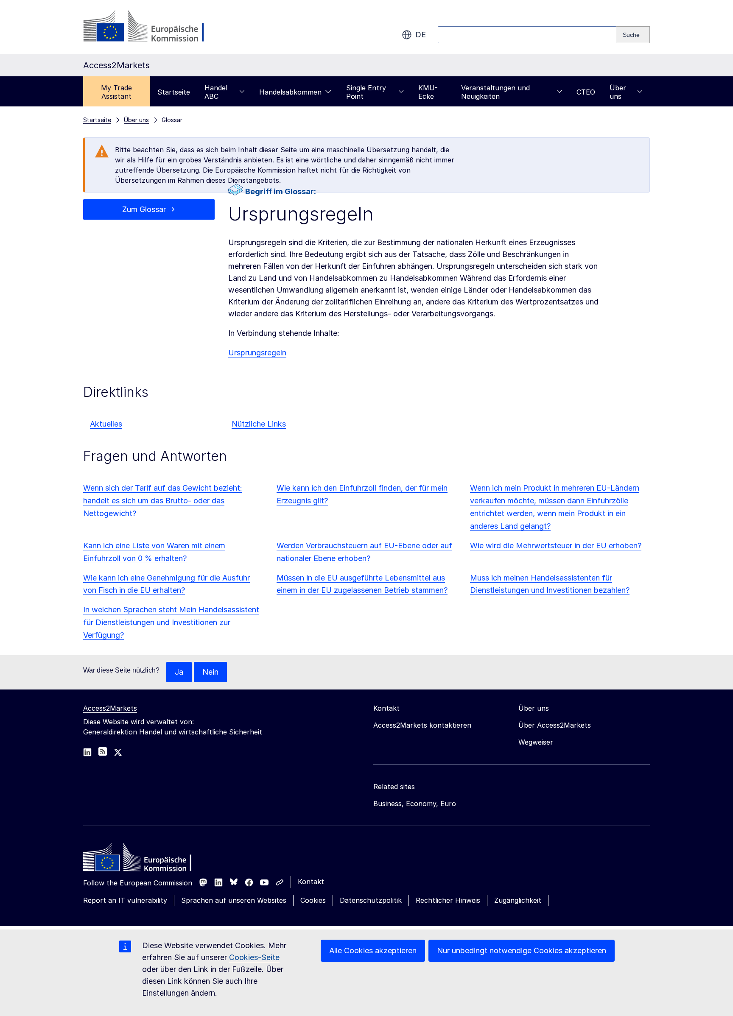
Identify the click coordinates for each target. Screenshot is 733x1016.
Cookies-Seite (254, 957)
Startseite (173, 92)
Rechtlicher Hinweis (448, 900)
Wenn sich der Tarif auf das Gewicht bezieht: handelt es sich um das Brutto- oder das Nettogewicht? (162, 500)
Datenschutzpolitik (371, 900)
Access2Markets (110, 708)
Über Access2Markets (554, 725)
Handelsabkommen (290, 92)
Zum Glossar (144, 209)
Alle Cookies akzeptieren (373, 950)
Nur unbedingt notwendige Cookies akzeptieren (521, 950)
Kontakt (311, 881)
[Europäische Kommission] (151, 27)
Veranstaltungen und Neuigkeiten (495, 92)
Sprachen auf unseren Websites (233, 900)
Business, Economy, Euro (414, 803)
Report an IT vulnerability (125, 900)
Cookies (313, 900)
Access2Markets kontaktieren (422, 725)
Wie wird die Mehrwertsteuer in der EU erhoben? (555, 545)
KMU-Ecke (428, 92)
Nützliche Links (259, 423)
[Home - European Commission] (144, 859)
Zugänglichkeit (517, 900)
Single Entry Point (366, 92)
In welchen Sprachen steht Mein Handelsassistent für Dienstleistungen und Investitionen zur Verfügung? (171, 622)
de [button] (420, 34)
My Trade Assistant (116, 92)
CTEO (585, 92)
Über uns (618, 92)
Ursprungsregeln (257, 352)
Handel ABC (215, 92)
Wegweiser (535, 742)
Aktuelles (106, 423)
